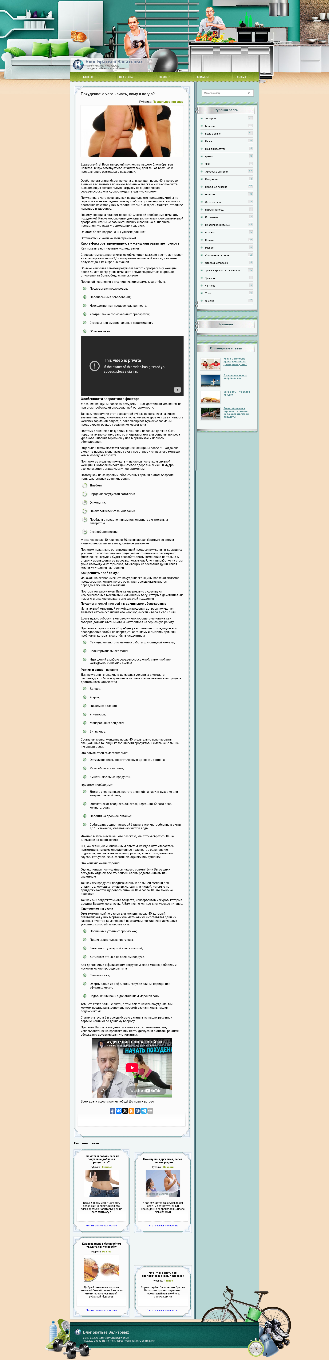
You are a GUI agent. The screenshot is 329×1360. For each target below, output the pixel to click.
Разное (106, 1251)
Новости (164, 76)
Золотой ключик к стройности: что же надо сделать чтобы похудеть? (236, 412)
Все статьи (126, 76)
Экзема (209, 300)
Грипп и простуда (215, 148)
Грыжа (209, 156)
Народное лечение (216, 186)
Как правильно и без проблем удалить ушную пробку (101, 1245)
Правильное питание (168, 102)
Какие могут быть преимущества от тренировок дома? (235, 361)
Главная (88, 76)
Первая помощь (214, 209)
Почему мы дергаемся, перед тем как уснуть (163, 1161)
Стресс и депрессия (216, 262)
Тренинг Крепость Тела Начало (223, 270)
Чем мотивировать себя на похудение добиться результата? (101, 1159)
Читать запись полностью (101, 1225)
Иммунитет (211, 179)
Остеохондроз (213, 202)
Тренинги (210, 278)
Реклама (240, 76)
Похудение (211, 217)
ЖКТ (207, 164)
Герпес (209, 141)
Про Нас (210, 232)
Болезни (210, 126)
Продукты (202, 76)
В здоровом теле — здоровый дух (235, 376)
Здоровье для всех (216, 171)
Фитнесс (106, 1167)
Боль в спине (212, 133)
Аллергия (210, 118)
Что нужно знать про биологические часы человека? (163, 1274)
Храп (208, 293)
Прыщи (209, 240)
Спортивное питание (217, 255)
